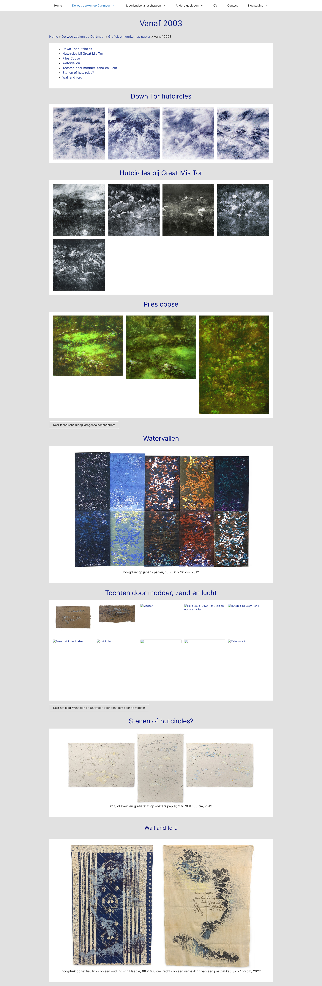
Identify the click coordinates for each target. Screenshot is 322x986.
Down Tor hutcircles (77, 49)
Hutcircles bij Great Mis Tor (82, 53)
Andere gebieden (187, 5)
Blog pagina (255, 5)
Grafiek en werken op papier (129, 36)
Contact (232, 5)
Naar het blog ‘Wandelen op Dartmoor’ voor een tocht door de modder (99, 708)
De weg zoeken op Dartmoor (91, 5)
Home (58, 5)
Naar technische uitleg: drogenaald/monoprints (84, 425)
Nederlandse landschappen (143, 5)
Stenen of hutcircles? (78, 72)
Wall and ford (72, 77)
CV (215, 5)
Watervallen (71, 63)
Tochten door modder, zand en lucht (89, 68)
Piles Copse (71, 58)
